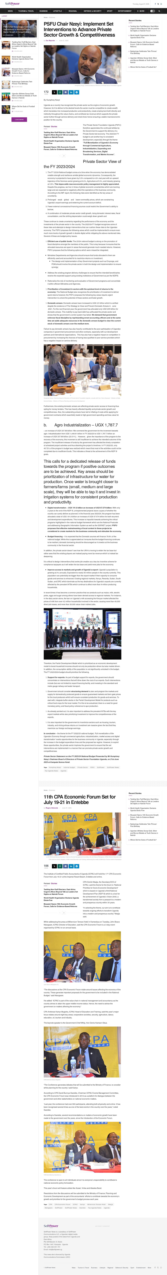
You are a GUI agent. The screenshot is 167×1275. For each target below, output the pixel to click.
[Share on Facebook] (65, 92)
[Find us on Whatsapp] (161, 4)
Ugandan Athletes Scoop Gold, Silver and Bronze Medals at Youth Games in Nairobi (24, 95)
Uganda (63, 771)
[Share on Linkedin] (71, 92)
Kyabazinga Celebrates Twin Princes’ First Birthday (22, 82)
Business (43, 11)
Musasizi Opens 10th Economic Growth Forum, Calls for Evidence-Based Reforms (23, 71)
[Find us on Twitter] (158, 4)
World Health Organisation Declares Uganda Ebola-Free (22, 58)
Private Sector (83, 767)
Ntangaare (48, 1208)
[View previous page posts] (60, 155)
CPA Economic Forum (62, 1204)
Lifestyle (57, 11)
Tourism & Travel (26, 11)
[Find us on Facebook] (155, 4)
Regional (73, 11)
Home (45, 17)
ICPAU (75, 1204)
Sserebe (83, 1208)
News (10, 11)
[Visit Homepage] (12, 4)
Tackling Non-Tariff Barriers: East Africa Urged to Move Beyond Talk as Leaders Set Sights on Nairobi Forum (24, 45)
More (142, 11)
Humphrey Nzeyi (55, 767)
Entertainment (125, 11)
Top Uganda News (51, 771)
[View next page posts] (64, 155)
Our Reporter (50, 40)
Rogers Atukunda (52, 808)
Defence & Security (92, 11)
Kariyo (82, 1204)
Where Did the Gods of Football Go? (23, 107)
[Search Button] (159, 11)
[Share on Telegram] (76, 92)
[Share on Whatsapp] (59, 92)
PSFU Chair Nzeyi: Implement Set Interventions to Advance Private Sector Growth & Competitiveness (17, 29)
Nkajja (110, 1204)
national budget (69, 767)
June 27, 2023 (63, 40)
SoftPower (101, 767)
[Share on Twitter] (54, 92)
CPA (50, 1204)
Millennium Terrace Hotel (96, 1204)
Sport (109, 11)
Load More (19, 119)
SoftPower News (113, 767)
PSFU (92, 767)
